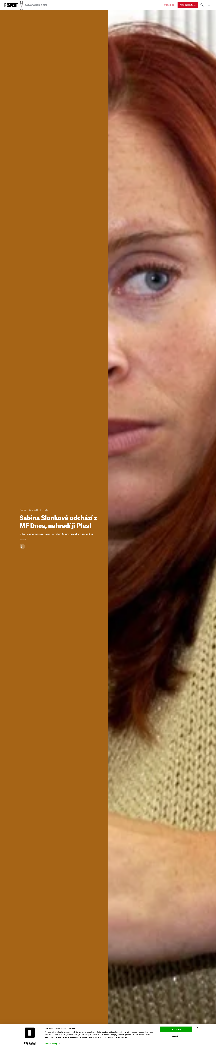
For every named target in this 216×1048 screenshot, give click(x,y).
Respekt (23, 539)
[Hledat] (202, 5)
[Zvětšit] (162, 529)
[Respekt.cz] (11, 5)
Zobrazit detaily (51, 1044)
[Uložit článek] (22, 546)
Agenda (23, 510)
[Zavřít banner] (197, 1027)
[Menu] (209, 5)
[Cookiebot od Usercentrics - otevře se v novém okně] (30, 1043)
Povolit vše (176, 1029)
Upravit (175, 1036)
